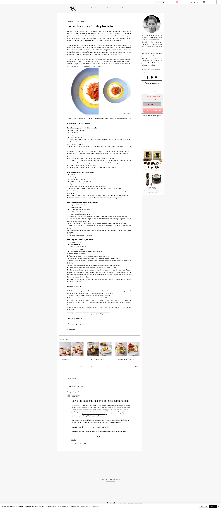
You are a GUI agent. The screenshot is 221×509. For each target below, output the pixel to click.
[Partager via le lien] (81, 324)
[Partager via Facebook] (68, 324)
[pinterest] (194, 2)
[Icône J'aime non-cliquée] (72, 443)
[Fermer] (219, 506)
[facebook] (192, 2)
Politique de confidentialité (93, 506)
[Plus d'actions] (130, 21)
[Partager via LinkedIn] (76, 324)
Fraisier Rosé (65, 359)
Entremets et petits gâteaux (75, 318)
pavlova (93, 314)
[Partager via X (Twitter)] (72, 324)
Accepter (213, 506)
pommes (86, 314)
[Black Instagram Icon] (156, 77)
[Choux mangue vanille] (99, 349)
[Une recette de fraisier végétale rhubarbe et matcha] (127, 349)
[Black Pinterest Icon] (152, 77)
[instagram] (197, 2)
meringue (78, 314)
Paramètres (203, 506)
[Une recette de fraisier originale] (71, 349)
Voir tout (137, 339)
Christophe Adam (103, 314)
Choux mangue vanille (96, 359)
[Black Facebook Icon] (147, 77)
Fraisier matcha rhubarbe (125, 359)
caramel (70, 314)
